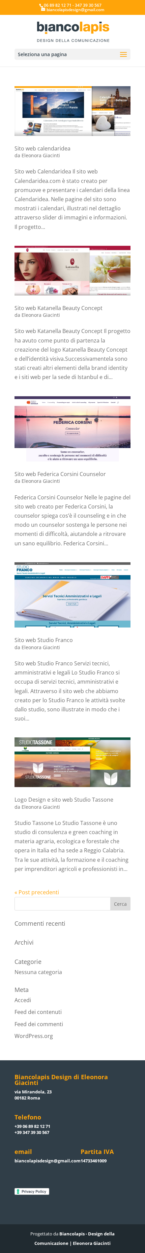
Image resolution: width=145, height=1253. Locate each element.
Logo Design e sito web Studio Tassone (63, 799)
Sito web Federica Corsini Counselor (60, 474)
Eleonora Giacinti (41, 155)
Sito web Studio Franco (43, 640)
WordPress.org (33, 1036)
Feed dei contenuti (38, 1012)
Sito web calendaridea (42, 148)
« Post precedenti (36, 892)
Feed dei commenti (38, 1024)
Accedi (22, 1000)
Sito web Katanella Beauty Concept (58, 308)
